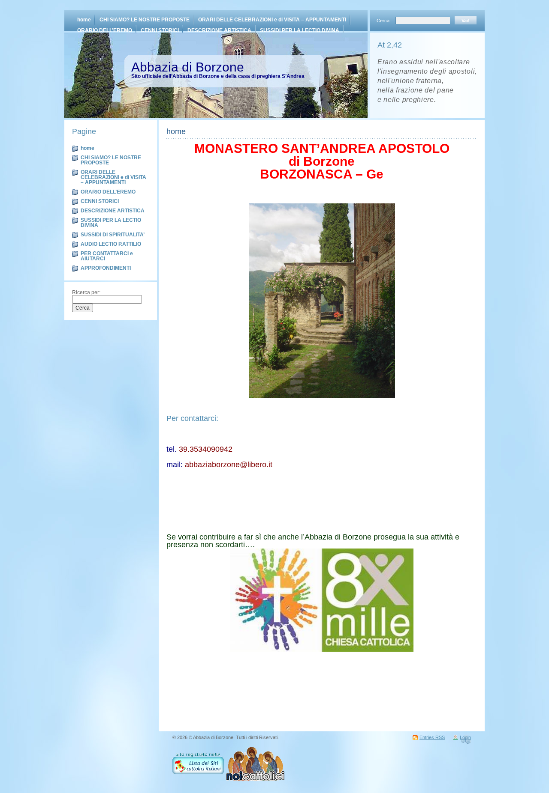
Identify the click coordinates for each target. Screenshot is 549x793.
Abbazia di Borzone (187, 67)
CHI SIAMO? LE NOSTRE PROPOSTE (145, 20)
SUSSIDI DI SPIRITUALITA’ (113, 235)
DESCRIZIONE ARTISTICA (219, 30)
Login (465, 737)
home (84, 20)
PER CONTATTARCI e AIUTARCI (107, 256)
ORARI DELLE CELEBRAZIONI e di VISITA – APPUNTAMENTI (272, 20)
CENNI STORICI (160, 30)
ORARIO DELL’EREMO (104, 30)
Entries (432, 737)
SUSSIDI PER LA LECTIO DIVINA (299, 30)
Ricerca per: (86, 292)
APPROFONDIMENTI (106, 268)
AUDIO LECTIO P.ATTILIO (111, 244)
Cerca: (384, 20)
